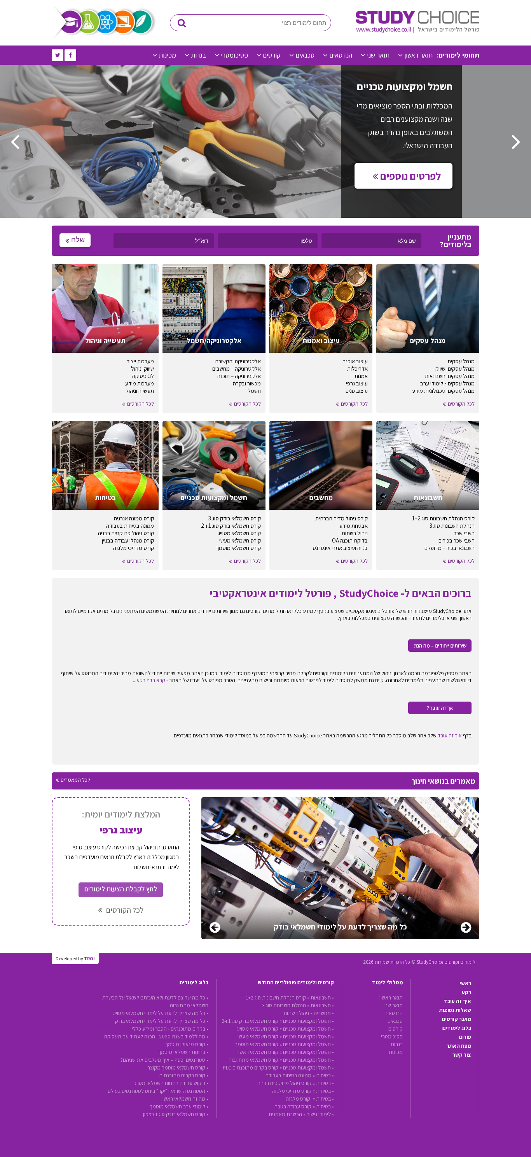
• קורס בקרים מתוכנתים (183, 1075)
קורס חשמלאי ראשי (258, 1051)
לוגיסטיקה (143, 376)
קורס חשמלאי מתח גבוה (253, 1059)
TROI (89, 958)
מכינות (167, 55)
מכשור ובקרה (247, 383)
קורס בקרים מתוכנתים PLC (250, 1067)
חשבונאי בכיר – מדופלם (449, 547)
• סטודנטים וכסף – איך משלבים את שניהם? (164, 1059)
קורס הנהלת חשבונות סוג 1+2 (443, 518)
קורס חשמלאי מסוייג (239, 533)
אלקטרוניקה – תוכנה (239, 376)
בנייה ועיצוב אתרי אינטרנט (340, 547)
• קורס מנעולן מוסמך (186, 1044)
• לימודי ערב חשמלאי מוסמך (179, 1106)
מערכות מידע (139, 383)
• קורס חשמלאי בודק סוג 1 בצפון (175, 1114)
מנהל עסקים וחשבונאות (450, 376)
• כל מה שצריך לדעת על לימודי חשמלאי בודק (161, 1020)
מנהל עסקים (461, 361)
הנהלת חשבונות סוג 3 (452, 525)
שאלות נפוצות (455, 1009)
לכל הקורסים (461, 403)
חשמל (254, 390)
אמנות (361, 376)
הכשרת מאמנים (285, 1114)
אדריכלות (357, 368)
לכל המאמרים (75, 779)
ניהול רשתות (355, 533)
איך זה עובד (450, 735)
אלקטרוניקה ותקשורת (238, 361)
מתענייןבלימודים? (456, 240)
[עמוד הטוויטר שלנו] (57, 55)
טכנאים (304, 55)
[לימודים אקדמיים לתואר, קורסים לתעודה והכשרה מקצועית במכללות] (417, 31)
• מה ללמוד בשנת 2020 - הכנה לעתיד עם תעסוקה (156, 1036)
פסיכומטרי (234, 55)
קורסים (272, 55)
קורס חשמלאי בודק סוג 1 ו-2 (231, 525)
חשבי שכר (464, 533)
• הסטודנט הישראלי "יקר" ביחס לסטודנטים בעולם (158, 1090)
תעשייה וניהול (140, 390)
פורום (465, 1036)
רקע (466, 992)
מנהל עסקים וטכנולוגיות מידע (443, 390)
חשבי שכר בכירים (456, 540)
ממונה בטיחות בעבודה (130, 525)
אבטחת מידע (353, 525)
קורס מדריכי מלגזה (133, 547)
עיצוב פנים (357, 390)
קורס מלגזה (298, 1098)
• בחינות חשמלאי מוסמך (183, 1051)
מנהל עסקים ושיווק (455, 368)
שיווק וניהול (142, 368)
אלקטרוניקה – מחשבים (236, 368)
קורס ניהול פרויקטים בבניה (126, 533)
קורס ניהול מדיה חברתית (341, 518)
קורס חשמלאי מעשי (240, 540)
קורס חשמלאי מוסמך (238, 547)
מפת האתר (459, 1045)
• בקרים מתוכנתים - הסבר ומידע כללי (170, 1028)
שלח (78, 240)
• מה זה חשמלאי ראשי (185, 1098)
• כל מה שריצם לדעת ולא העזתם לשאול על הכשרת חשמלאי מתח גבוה (155, 1001)
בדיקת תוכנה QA (350, 540)
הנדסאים (340, 55)
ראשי (465, 983)
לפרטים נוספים (409, 175)
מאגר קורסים (456, 1018)
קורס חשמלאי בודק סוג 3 (234, 518)
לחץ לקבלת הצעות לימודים (120, 888)
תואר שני (378, 55)
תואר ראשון (418, 55)
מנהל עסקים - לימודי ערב (447, 383)
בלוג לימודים (456, 1027)
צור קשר (461, 1054)
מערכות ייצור (140, 361)
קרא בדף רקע (150, 680)
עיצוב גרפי (357, 383)
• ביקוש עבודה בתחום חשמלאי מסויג (171, 1083)
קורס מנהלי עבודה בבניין (128, 540)
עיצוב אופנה (355, 361)
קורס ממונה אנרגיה (134, 518)
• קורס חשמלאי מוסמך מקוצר (177, 1067)
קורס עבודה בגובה (292, 1106)
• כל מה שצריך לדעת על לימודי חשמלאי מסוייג (160, 1013)
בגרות (198, 55)
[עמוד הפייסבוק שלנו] (70, 55)
